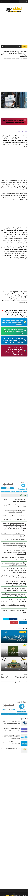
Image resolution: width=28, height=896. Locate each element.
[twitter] (2, 1)
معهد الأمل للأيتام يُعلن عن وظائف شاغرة (13, 539)
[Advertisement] (14, 27)
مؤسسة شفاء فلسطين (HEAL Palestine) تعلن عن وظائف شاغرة (14, 653)
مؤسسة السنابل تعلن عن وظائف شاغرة (14, 519)
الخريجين (24, 659)
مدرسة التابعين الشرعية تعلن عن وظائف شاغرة (15, 667)
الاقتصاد (13, 58)
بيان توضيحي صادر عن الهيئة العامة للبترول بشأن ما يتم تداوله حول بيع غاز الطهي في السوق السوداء (14, 544)
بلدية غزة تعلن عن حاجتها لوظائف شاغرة (14, 515)
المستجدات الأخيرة (7, 58)
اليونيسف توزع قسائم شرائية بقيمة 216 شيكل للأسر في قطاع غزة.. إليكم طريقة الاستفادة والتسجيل (15, 552)
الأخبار (17, 58)
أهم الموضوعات (23, 631)
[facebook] (4, 1)
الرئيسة (24, 46)
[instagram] (6, 1)
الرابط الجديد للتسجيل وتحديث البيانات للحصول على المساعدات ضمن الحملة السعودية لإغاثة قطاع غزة (15, 583)
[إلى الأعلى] (14, 894)
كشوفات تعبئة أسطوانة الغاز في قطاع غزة (10, 748)
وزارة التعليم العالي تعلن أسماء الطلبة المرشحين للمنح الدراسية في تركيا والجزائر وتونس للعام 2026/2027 (15, 570)
